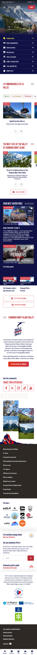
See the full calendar (20, 298)
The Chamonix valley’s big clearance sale (9, 289)
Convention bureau (9, 457)
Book (31, 7)
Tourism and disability (10, 493)
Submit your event (9, 481)
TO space (6, 469)
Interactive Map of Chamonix (18, 364)
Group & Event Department (12, 485)
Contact (6, 643)
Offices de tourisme (10, 473)
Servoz (6, 96)
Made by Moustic (8, 639)
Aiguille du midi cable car (17, 121)
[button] (16, 131)
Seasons (29, 2)
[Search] (9, 7)
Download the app (10, 568)
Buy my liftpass (9, 537)
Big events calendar (20, 305)
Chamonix (27, 96)
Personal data (7, 635)
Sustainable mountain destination (14, 461)
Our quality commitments (11, 629)
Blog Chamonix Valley (10, 449)
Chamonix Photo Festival (25, 289)
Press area (6, 465)
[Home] (18, 7)
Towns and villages (7, 2)
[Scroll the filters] (35, 96)
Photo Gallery (7, 477)
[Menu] (4, 7)
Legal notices (7, 632)
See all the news (20, 192)
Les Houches (16, 96)
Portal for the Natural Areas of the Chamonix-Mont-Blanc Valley (17, 171)
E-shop (5, 453)
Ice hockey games (8, 266)
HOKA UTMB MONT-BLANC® (11, 228)
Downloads (7, 489)
